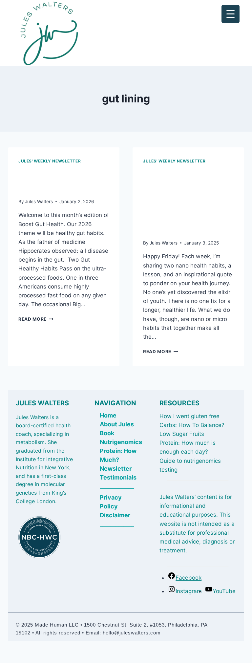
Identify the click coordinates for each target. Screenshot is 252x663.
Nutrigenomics (121, 441)
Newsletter (116, 468)
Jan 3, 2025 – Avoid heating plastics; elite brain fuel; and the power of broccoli (186, 200)
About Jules (117, 424)
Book (107, 433)
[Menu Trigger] (230, 14)
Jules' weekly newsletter (49, 161)
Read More (35, 319)
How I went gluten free (189, 416)
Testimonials (118, 477)
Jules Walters (39, 201)
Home (108, 415)
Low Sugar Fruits (181, 434)
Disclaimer (115, 515)
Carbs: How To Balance (190, 425)
